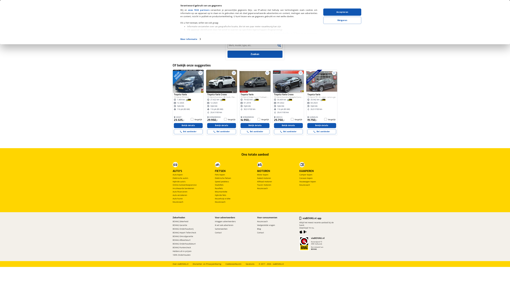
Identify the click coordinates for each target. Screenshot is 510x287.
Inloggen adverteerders (225, 221)
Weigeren (342, 20)
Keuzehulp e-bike (222, 198)
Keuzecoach (178, 202)
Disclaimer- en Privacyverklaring (207, 264)
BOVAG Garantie (180, 225)
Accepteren (342, 12)
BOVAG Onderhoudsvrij (183, 229)
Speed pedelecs (222, 181)
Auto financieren (180, 191)
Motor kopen (262, 174)
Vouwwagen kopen (307, 181)
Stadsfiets (219, 185)
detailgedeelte (282, 33)
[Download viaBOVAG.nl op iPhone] (301, 232)
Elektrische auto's (180, 178)
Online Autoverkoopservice (185, 185)
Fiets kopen (220, 174)
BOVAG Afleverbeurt (181, 240)
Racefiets (219, 188)
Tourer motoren (264, 185)
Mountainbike (221, 191)
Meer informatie (188, 39)
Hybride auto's (179, 181)
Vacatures (250, 264)
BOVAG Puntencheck (182, 247)
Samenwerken (221, 229)
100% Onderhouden (182, 255)
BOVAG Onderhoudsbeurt (184, 243)
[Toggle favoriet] (200, 73)
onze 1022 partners (198, 10)
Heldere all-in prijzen (182, 251)
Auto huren (178, 198)
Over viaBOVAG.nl (180, 264)
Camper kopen (305, 174)
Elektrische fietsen (223, 178)
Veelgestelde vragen (266, 225)
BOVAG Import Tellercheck (184, 232)
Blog (259, 229)
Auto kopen (178, 174)
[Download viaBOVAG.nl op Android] (305, 232)
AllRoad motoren (264, 181)
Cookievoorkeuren (233, 264)
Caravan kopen (306, 178)
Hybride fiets (220, 195)
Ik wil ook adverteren (224, 225)
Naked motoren (264, 178)
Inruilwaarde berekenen (183, 188)
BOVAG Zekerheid (180, 221)
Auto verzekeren (180, 195)
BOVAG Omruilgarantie (183, 236)
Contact (218, 232)
